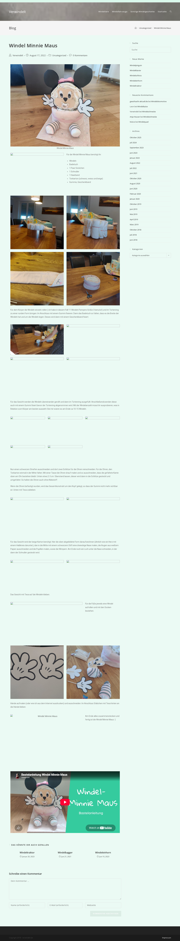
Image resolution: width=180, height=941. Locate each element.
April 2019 (134, 219)
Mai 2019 (133, 214)
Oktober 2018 (135, 229)
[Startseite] (136, 28)
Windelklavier (135, 70)
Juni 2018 (133, 240)
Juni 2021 (133, 173)
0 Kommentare (80, 55)
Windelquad (143, 122)
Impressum (166, 937)
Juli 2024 (133, 142)
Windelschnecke (149, 111)
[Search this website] (150, 49)
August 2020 (135, 183)
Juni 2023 (133, 153)
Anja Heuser (135, 116)
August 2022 (135, 163)
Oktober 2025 (135, 137)
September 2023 (136, 147)
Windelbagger (65, 852)
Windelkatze (142, 106)
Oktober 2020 (135, 178)
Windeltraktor (27, 852)
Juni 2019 (133, 209)
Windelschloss (136, 75)
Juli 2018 (133, 235)
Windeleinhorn (103, 852)
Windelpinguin (136, 65)
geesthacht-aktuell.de (139, 101)
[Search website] (170, 11)
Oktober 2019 (135, 204)
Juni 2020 (133, 188)
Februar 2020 (135, 194)
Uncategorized (59, 55)
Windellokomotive (158, 101)
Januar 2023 (135, 158)
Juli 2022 (133, 168)
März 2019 (134, 224)
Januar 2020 (135, 199)
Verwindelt (17, 11)
